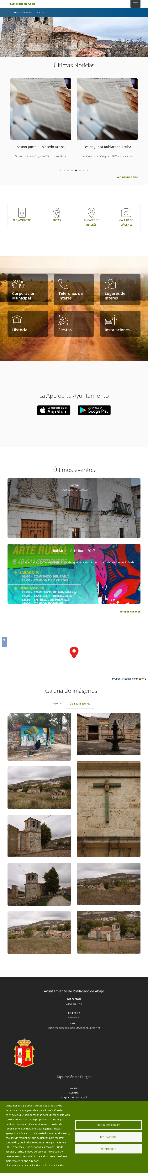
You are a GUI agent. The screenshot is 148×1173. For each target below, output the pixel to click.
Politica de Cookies (54, 1165)
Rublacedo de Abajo (22, 3)
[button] (53, 410)
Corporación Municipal (74, 1097)
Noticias (74, 1088)
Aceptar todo (108, 1148)
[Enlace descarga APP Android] (53, 410)
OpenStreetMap (123, 678)
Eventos (74, 1093)
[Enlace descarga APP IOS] (94, 410)
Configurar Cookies (108, 1125)
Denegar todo (108, 1136)
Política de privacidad (18, 1165)
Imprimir (36, 1165)
